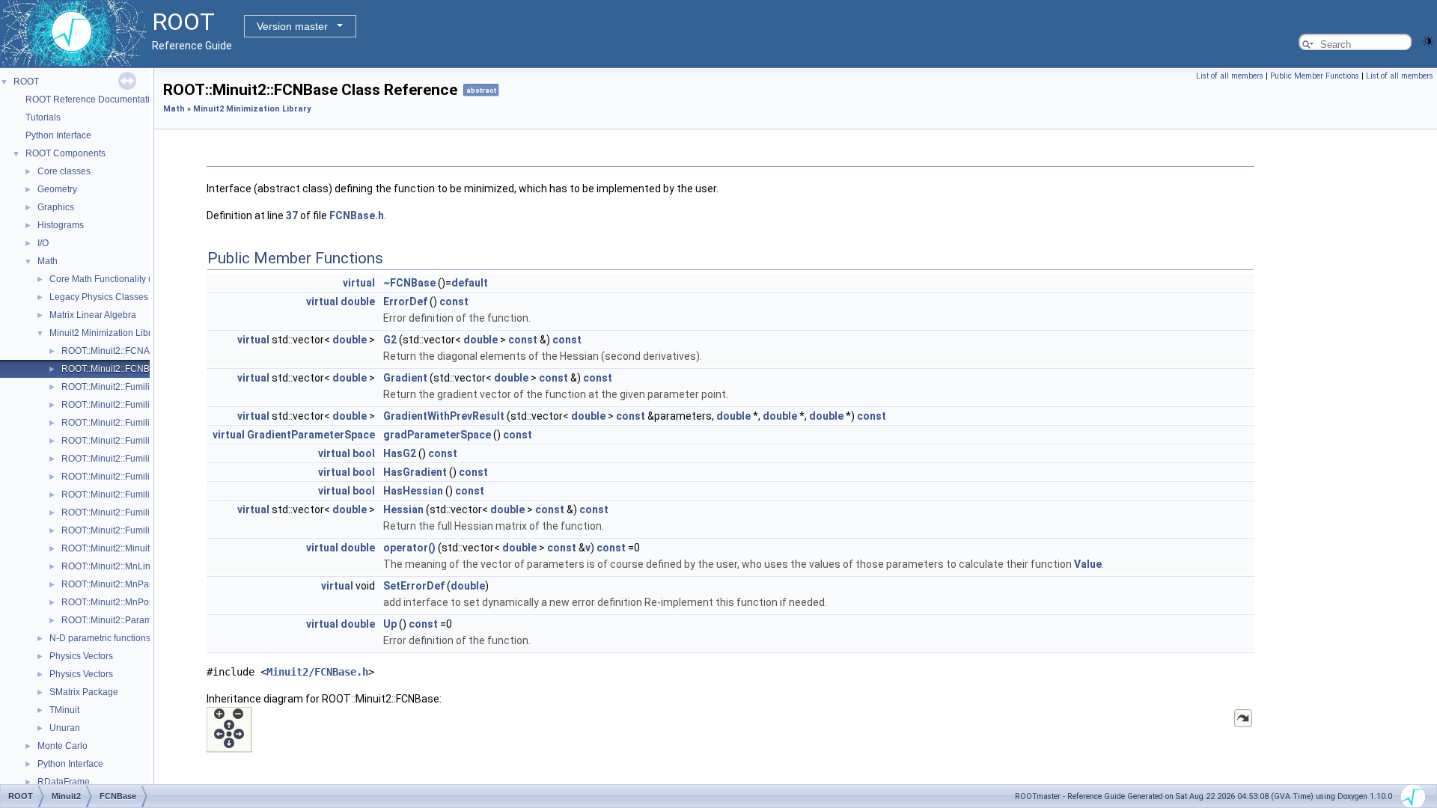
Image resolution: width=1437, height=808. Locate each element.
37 (292, 215)
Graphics (55, 207)
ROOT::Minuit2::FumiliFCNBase (125, 458)
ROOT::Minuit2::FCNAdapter (118, 351)
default (469, 283)
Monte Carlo (62, 746)
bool (364, 453)
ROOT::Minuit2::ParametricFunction (132, 620)
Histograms (60, 225)
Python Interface (58, 135)
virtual (359, 283)
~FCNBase (409, 283)
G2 (390, 340)
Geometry (57, 189)
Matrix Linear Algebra (92, 315)
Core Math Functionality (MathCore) (122, 279)
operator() (409, 548)
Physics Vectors (81, 656)
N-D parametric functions (99, 638)
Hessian (403, 509)
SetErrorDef (414, 586)
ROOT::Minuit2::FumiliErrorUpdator (132, 422)
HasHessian (413, 491)
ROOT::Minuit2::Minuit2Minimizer (128, 548)
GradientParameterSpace (311, 435)
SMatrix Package (83, 692)
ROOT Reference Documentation (92, 99)
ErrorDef (405, 301)
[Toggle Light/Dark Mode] (1428, 40)
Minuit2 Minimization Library (106, 333)
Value (1088, 564)
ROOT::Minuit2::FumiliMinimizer (125, 494)
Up (390, 624)
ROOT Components (65, 153)
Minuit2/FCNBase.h (317, 672)
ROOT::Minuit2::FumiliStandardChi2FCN (143, 512)
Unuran (64, 728)
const (454, 301)
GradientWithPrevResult (443, 416)
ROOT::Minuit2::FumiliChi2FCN (124, 405)
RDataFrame (63, 782)
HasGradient (415, 472)
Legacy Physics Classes (98, 297)
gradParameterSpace (437, 435)
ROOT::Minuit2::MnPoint (110, 602)
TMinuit (64, 710)
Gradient (405, 378)
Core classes (64, 171)
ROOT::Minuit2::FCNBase (113, 369)
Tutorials (43, 117)
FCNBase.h (356, 215)
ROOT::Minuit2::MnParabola (118, 584)
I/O (43, 243)
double (358, 301)
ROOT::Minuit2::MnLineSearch (123, 566)
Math (47, 261)
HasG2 (399, 453)
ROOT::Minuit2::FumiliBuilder (120, 387)
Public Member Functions (1314, 76)
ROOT (26, 81)
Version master (292, 26)
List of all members (1229, 76)
